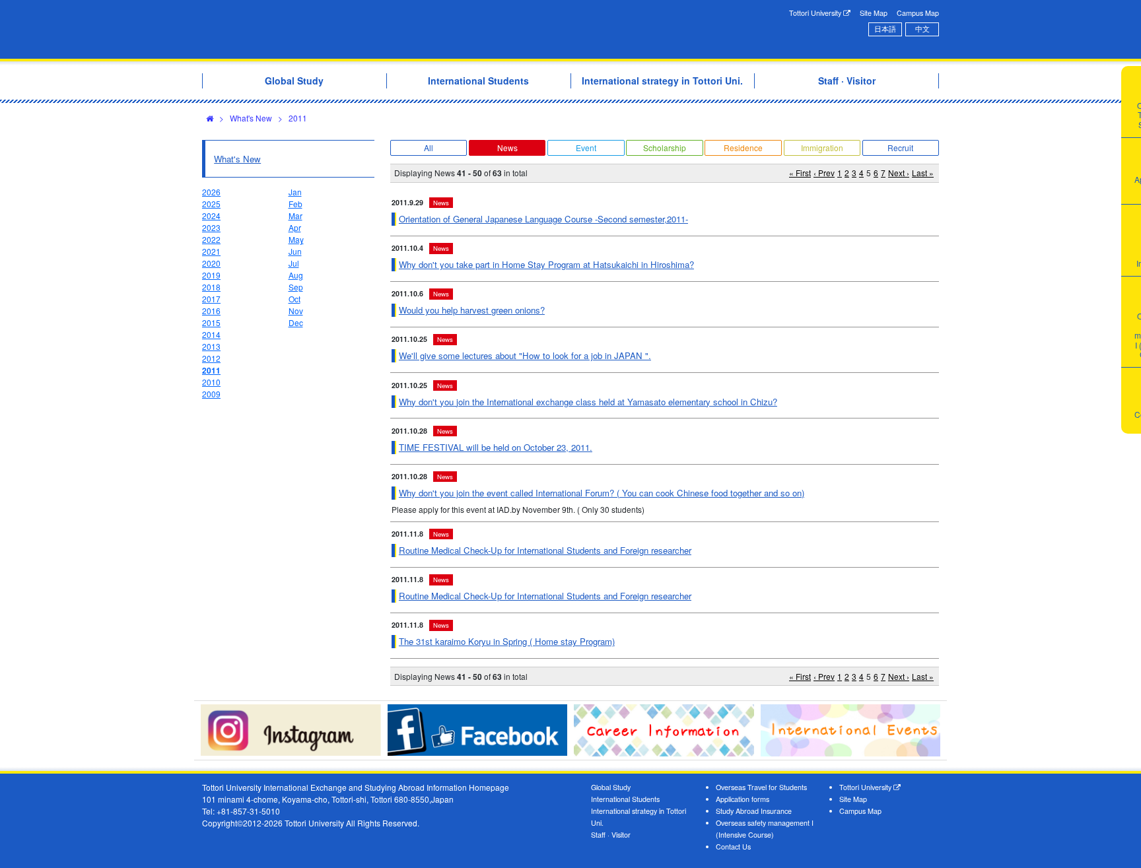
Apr (295, 227)
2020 (211, 263)
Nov (296, 310)
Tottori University (816, 13)
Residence (743, 147)
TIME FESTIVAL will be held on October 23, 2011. (495, 447)
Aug (296, 275)
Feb (295, 203)
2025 (211, 203)
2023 (211, 227)
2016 (211, 310)
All (428, 147)
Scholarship (664, 147)
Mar (295, 215)
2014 (211, 334)
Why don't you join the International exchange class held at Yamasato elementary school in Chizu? (588, 401)
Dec (296, 322)
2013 (211, 346)
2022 (211, 239)
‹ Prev (824, 172)
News (507, 147)
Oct (294, 298)
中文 (922, 29)
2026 (211, 191)
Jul (294, 263)
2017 (211, 298)
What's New (251, 117)
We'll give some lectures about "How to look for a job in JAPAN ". (525, 355)
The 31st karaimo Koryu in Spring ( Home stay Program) (507, 641)
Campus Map (918, 13)
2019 (211, 275)
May (296, 239)
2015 (211, 322)
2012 (211, 358)
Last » (923, 172)
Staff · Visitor (611, 835)
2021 (211, 251)
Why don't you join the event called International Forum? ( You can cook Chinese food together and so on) (601, 492)
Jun (295, 251)
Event (586, 147)
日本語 (885, 29)
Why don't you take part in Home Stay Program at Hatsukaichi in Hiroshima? (546, 264)
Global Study (611, 787)
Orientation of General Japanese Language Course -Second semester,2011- (543, 219)
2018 (211, 286)
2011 (298, 117)
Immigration (822, 147)
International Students (625, 799)
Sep (296, 286)
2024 (211, 215)
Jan (295, 191)
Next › (898, 172)
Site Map (873, 13)
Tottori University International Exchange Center (387, 29)
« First (800, 172)
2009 (211, 393)
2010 (211, 381)
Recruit (900, 147)
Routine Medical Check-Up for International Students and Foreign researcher (545, 550)
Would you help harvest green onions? (472, 310)
